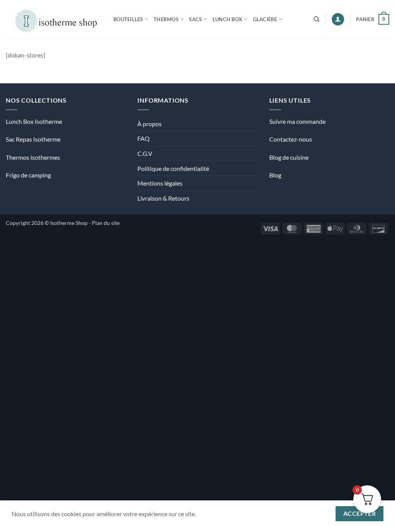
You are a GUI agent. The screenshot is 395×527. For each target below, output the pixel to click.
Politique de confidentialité (173, 168)
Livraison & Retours (163, 198)
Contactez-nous (290, 139)
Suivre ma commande (297, 121)
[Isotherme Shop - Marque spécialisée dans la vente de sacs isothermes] (54, 19)
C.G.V (144, 153)
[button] (338, 19)
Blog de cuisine (289, 157)
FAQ (143, 138)
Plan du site (106, 223)
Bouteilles (128, 19)
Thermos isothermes (33, 157)
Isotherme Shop (69, 223)
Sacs (195, 19)
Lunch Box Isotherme (34, 121)
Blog (275, 175)
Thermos (166, 19)
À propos (149, 123)
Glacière (265, 19)
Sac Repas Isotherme (33, 139)
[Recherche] (316, 19)
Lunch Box (227, 19)
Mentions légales (159, 183)
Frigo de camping (28, 175)
